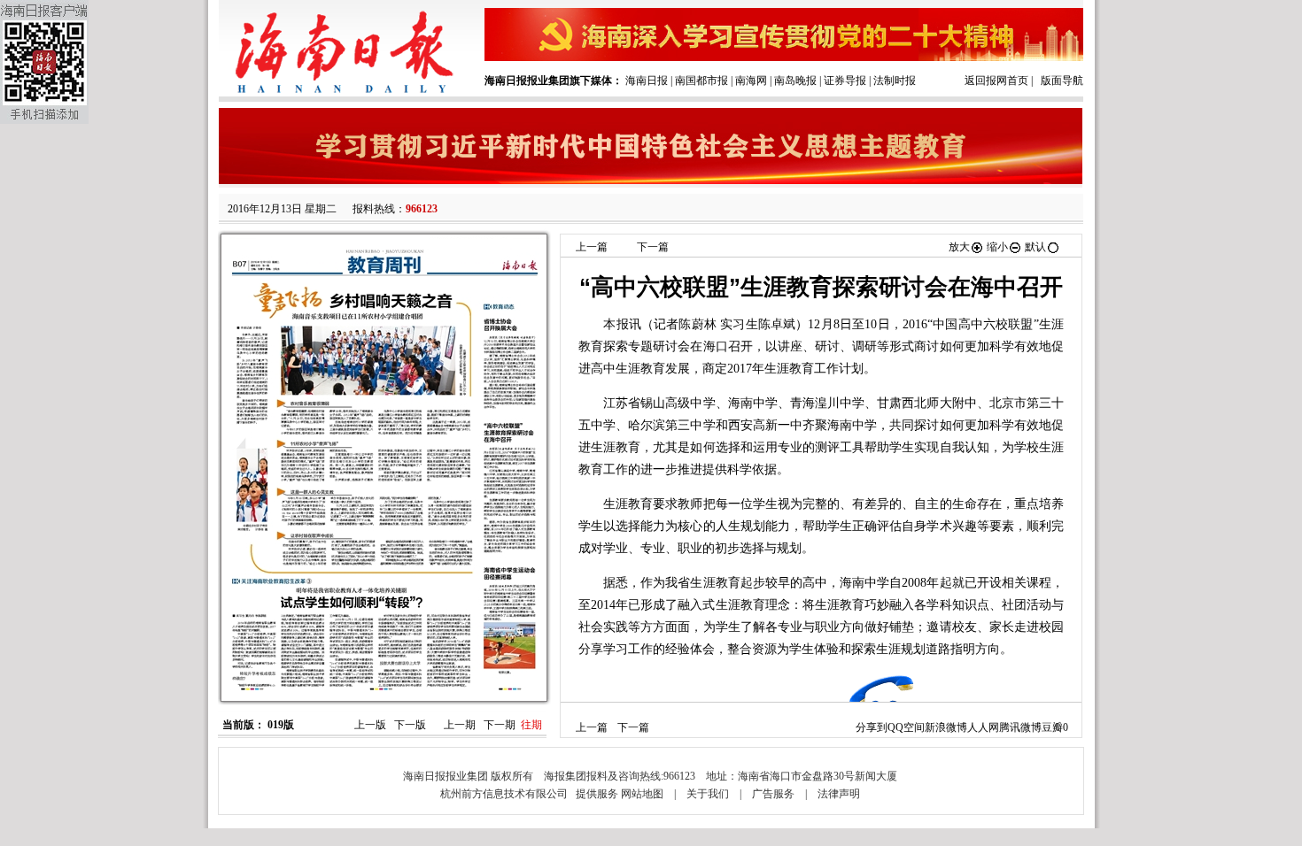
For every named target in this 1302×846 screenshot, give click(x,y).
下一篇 (653, 247)
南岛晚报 (795, 80)
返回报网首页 (996, 80)
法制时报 (894, 80)
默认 (1035, 247)
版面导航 (1062, 80)
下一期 (499, 725)
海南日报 (646, 80)
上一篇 (592, 247)
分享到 (871, 727)
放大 (959, 247)
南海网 (751, 80)
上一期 (460, 725)
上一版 (370, 725)
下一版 (410, 725)
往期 (531, 725)
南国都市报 (701, 80)
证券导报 (845, 80)
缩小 (997, 247)
